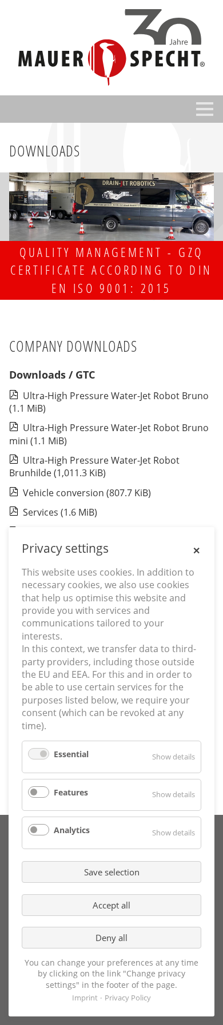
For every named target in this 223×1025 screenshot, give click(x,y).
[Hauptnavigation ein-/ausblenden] (204, 109)
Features (71, 792)
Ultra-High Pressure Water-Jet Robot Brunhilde (94, 466)
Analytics (72, 830)
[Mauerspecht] (111, 47)
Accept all (111, 905)
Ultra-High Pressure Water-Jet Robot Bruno (109, 402)
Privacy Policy (128, 997)
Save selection (112, 872)
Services (60, 512)
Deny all (111, 937)
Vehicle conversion (87, 493)
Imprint (85, 997)
